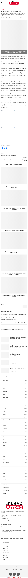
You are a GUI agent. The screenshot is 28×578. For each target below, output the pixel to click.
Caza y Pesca (15, 397)
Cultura (2, 9)
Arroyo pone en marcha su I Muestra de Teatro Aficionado (13, 322)
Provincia (15, 459)
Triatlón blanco (15, 484)
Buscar (2, 304)
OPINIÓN (5, 555)
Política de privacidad (14, 569)
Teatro (15, 473)
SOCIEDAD (5, 548)
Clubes (15, 402)
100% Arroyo (15, 380)
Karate (15, 439)
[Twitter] (14, 574)
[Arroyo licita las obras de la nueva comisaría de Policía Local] (5, 362)
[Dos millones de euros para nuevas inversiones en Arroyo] (5, 370)
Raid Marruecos (15, 462)
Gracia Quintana (9, 17)
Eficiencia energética (15, 419)
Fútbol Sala (15, 433)
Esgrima (15, 422)
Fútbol (15, 431)
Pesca (15, 456)
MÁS (4, 559)
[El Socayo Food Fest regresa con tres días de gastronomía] (14, 198)
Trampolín (15, 479)
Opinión (15, 450)
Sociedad (15, 467)
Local (15, 445)
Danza (15, 411)
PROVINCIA (5, 546)
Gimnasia (15, 436)
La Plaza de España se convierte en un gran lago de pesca (13, 314)
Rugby (15, 465)
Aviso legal (7, 569)
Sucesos (15, 470)
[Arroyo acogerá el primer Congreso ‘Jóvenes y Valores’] (14, 285)
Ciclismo (15, 400)
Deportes (15, 414)
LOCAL (4, 544)
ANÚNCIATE (5, 557)
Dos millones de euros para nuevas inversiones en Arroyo (13, 329)
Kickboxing (15, 442)
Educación (15, 417)
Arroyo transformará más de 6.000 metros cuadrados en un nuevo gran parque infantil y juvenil (18, 346)
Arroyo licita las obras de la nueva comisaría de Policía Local (13, 326)
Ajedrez (15, 383)
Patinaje (15, 453)
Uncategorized (15, 490)
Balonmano (15, 394)
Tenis (15, 476)
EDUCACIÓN (6, 552)
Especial (15, 425)
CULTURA (5, 550)
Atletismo (15, 388)
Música (15, 448)
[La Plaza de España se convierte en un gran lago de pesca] (5, 339)
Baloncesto (15, 391)
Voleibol (15, 493)
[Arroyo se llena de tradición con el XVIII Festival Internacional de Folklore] (14, 263)
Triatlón (15, 482)
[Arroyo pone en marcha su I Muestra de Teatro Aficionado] (14, 175)
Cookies (21, 569)
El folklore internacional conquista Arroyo (14, 230)
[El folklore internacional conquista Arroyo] (14, 220)
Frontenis (15, 428)
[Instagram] (18, 574)
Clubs (15, 405)
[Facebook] (10, 574)
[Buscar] (25, 306)
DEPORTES (5, 553)
